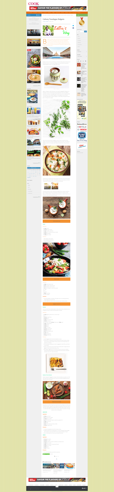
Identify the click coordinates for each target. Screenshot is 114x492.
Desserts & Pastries (30, 125)
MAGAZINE (79, 12)
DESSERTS (45, 12)
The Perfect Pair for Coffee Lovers (32, 126)
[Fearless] (34, 67)
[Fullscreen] (39, 82)
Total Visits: (78, 152)
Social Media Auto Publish (54, 491)
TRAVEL (53, 12)
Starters (68, 15)
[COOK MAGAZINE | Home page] (34, 4)
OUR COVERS (74, 12)
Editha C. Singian (46, 21)
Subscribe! (79, 42)
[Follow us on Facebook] (36, 15)
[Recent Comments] (83, 61)
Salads (62, 15)
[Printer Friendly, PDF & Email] (46, 454)
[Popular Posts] (80, 61)
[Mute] (37, 82)
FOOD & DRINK (40, 12)
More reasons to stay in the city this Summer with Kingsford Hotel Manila (58, 470)
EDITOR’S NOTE (30, 12)
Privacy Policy (80, 44)
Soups (65, 15)
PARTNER (62, 12)
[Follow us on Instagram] (39, 15)
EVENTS (70, 12)
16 (33, 173)
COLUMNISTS (35, 12)
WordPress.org (30, 193)
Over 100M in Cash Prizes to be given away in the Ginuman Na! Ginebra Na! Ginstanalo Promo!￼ (83, 66)
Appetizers (44, 15)
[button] (34, 76)
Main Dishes (53, 15)
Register (29, 185)
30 (33, 176)
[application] (34, 76)
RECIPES (49, 12)
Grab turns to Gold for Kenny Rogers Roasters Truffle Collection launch (34, 148)
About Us (79, 38)
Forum (79, 46)
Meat (57, 15)
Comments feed (30, 191)
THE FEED (66, 12)
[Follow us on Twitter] (38, 15)
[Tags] (85, 61)
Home (78, 36)
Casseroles (49, 15)
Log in (29, 187)
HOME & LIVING (58, 12)
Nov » (30, 177)
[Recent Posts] (78, 61)
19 (39, 173)
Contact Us (79, 40)
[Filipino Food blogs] (82, 26)
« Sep (28, 177)
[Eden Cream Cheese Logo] (82, 148)
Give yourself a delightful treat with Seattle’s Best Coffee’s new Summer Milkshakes (33, 116)
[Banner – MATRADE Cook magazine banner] (57, 8)
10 (35, 172)
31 (35, 176)
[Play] (28, 82)
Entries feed (29, 189)
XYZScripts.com (60, 491)
